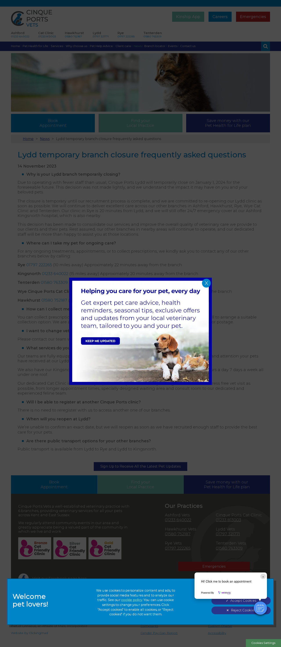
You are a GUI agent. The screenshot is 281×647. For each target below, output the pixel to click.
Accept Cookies (243, 601)
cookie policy (131, 600)
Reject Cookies (243, 610)
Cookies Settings (263, 643)
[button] (260, 608)
